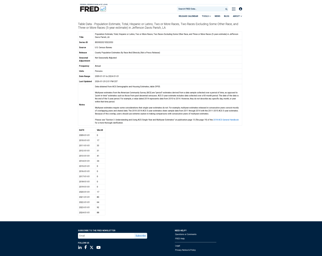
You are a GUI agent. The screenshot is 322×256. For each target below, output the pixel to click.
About (236, 16)
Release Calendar (188, 16)
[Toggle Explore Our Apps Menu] (233, 9)
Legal (177, 246)
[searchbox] (201, 8)
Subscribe (141, 235)
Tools (205, 16)
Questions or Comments (185, 234)
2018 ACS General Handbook (226, 120)
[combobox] (200, 8)
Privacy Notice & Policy (185, 250)
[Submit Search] (226, 8)
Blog (226, 16)
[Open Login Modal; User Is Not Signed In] (240, 9)
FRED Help (180, 238)
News (217, 16)
